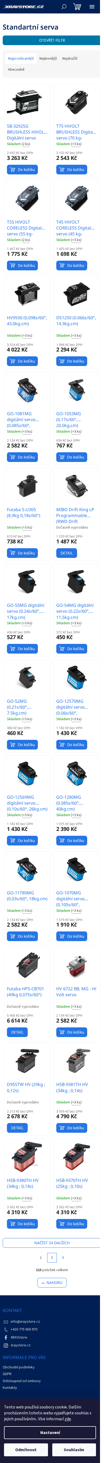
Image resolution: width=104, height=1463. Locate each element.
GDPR (7, 1374)
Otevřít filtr (52, 40)
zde (68, 1419)
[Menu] (92, 6)
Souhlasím (74, 1450)
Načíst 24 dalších (52, 1242)
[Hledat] (64, 6)
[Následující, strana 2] (52, 1258)
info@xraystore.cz (25, 1321)
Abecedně (16, 69)
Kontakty (10, 1387)
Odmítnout (26, 1450)
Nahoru (54, 1282)
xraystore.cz (21, 1345)
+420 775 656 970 (24, 1329)
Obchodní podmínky (19, 1367)
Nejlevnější (48, 58)
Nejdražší (69, 58)
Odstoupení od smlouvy (22, 1381)
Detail (67, 552)
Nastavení (50, 1433)
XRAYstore (19, 1337)
